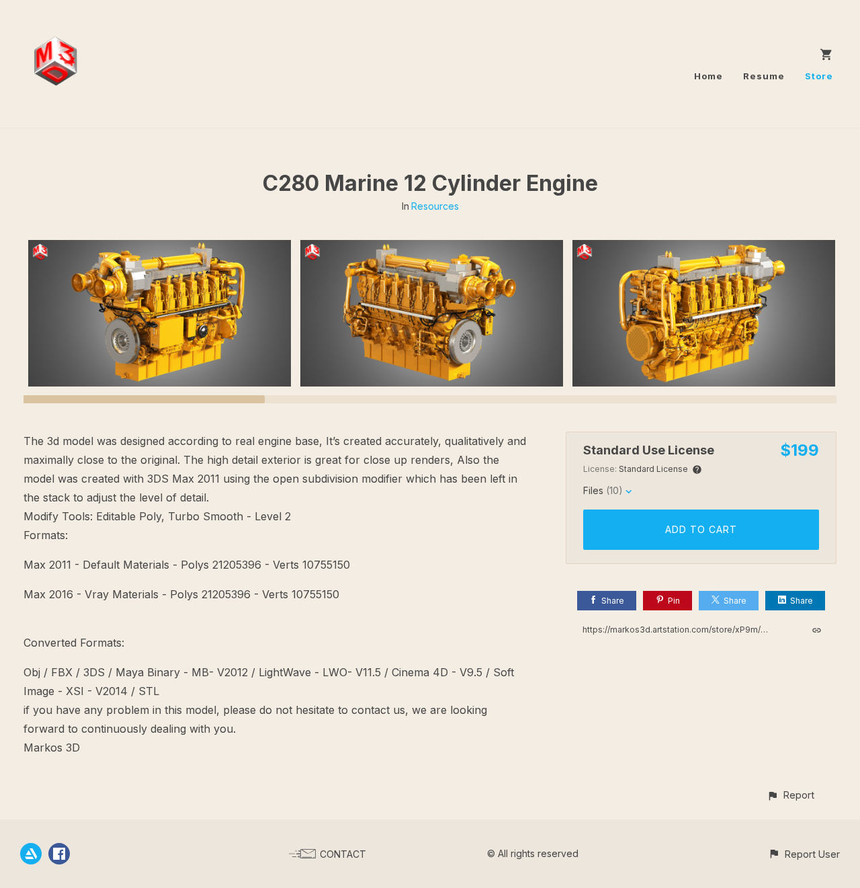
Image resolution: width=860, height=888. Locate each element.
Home (708, 76)
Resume (764, 76)
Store (819, 76)
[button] (790, 795)
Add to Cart (701, 529)
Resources (435, 206)
